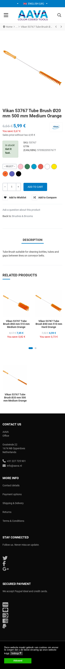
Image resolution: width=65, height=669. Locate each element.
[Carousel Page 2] (35, 348)
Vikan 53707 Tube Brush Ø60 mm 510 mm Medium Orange (16, 324)
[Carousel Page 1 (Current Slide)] (31, 348)
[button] (18, 3)
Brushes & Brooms (22, 216)
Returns (7, 512)
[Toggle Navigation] (6, 15)
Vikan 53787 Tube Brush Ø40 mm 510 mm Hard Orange (49, 324)
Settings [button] (16, 653)
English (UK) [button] (36, 3)
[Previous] (56, 26)
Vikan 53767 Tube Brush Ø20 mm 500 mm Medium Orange (15, 397)
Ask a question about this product (21, 209)
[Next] (61, 26)
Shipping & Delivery (13, 503)
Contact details (11, 485)
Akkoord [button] (17, 660)
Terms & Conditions (13, 520)
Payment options (12, 494)
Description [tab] (32, 240)
